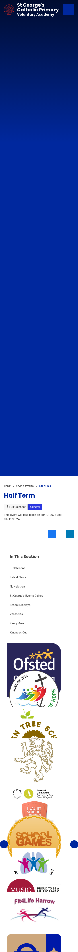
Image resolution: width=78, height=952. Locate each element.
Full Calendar (17, 507)
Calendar (45, 486)
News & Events (25, 486)
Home (7, 486)
